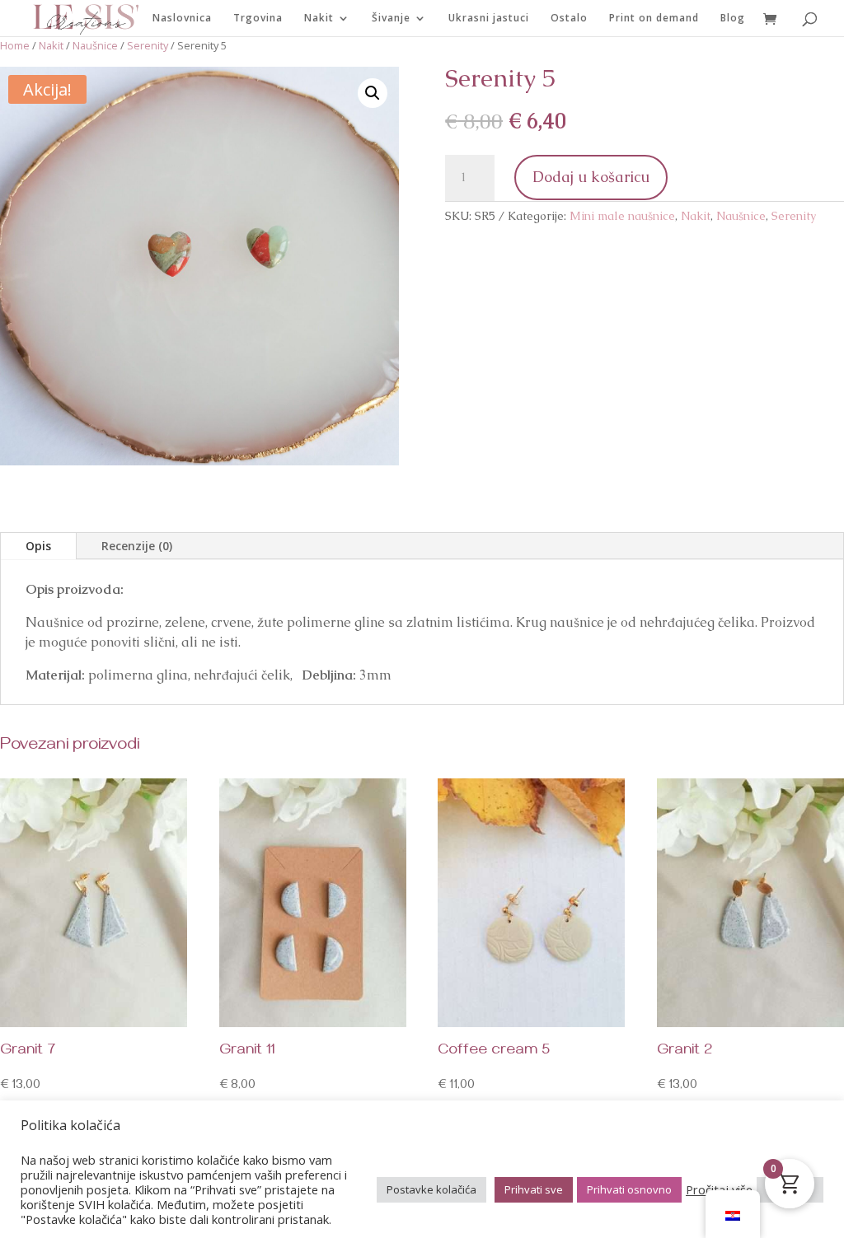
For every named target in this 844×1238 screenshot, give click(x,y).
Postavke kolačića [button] (431, 1189)
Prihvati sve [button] (533, 1189)
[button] (372, 93)
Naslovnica (182, 18)
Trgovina (258, 18)
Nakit (319, 18)
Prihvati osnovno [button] (629, 1189)
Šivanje (391, 18)
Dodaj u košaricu (590, 176)
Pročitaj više (719, 1189)
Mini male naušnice (622, 215)
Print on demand (654, 18)
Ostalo (569, 18)
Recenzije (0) (136, 546)
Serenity (147, 45)
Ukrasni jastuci (488, 18)
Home (15, 45)
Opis (38, 546)
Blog (732, 18)
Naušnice (95, 45)
